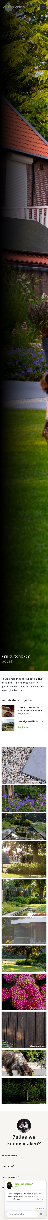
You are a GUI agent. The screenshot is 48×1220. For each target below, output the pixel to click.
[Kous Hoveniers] (13, 7)
